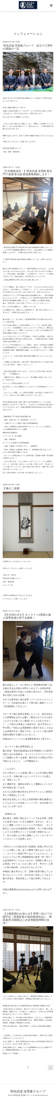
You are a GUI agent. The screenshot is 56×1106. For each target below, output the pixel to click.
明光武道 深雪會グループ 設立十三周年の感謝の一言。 (28, 47)
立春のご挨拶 (11, 488)
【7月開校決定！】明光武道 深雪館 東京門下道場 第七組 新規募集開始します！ (27, 173)
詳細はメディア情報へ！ (12, 1053)
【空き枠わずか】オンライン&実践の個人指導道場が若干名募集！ (27, 616)
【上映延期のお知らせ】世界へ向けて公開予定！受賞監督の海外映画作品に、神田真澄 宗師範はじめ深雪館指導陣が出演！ (27, 918)
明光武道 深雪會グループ (28, 1091)
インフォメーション (28, 33)
